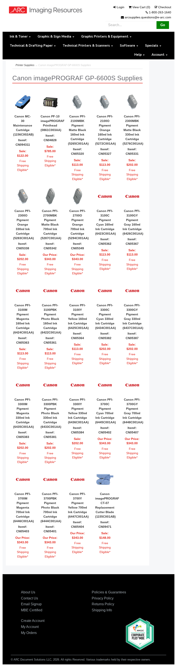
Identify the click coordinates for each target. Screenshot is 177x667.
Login (120, 7)
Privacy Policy (103, 598)
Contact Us (29, 598)
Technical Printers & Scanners (87, 45)
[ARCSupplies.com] (45, 9)
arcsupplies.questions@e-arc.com (148, 17)
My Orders (29, 633)
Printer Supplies (25, 65)
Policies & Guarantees (109, 592)
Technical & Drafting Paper (32, 45)
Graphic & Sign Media (55, 36)
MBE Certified (31, 610)
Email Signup (31, 604)
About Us (28, 592)
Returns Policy (103, 604)
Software (128, 45)
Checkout (164, 7)
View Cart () (141, 7)
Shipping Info (102, 610)
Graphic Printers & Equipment (105, 36)
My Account (30, 627)
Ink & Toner (19, 36)
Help (138, 54)
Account (158, 54)
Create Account (32, 621)
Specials (152, 45)
